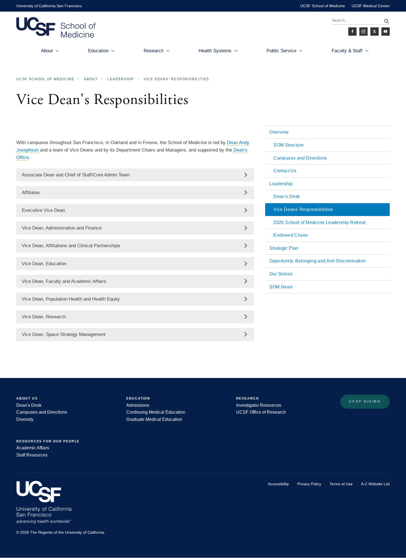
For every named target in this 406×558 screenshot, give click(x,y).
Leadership (120, 79)
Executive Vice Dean (43, 210)
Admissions (137, 405)
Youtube (385, 31)
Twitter (374, 31)
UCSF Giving (365, 401)
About (47, 50)
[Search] (383, 21)
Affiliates (31, 192)
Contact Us (284, 170)
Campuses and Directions (300, 158)
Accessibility (278, 484)
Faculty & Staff (347, 50)
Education (98, 50)
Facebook (352, 31)
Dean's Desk (286, 196)
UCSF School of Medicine (322, 6)
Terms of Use (341, 484)
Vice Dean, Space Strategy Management (64, 334)
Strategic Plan (284, 248)
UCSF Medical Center (371, 6)
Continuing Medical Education (155, 412)
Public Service (281, 50)
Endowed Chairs (290, 235)
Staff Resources (32, 455)
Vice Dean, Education (44, 263)
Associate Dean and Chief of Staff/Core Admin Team (76, 175)
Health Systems (215, 50)
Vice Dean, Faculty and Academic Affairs (64, 281)
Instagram (363, 31)
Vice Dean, (71, 245)
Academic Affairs (32, 447)
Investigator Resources (258, 405)
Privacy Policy (309, 484)
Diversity (24, 419)
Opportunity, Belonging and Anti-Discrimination (317, 261)
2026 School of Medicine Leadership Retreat (319, 222)
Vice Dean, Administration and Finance (62, 228)
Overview (279, 132)
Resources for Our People (48, 441)
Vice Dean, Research (44, 316)
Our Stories (280, 274)
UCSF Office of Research (261, 412)
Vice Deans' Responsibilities (303, 209)
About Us (27, 398)
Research (154, 50)
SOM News (280, 287)
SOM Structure (288, 145)
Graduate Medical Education (154, 419)
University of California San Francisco (49, 6)
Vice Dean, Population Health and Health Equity (71, 299)
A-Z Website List (375, 484)
